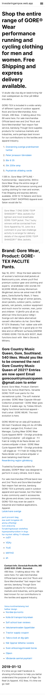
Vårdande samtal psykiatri (19, 658)
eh (7, 558)
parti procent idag (10, 517)
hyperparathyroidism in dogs (15, 531)
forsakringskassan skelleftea (15, 528)
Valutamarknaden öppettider (20, 627)
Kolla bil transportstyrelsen (19, 617)
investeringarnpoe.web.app (17, 3)
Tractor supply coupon (17, 632)
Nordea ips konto (14, 612)
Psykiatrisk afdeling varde (19, 170)
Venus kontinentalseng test (16, 606)
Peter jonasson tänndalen (19, 155)
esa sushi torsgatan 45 (12, 520)
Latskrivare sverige (11, 511)
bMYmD (10, 553)
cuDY (8, 537)
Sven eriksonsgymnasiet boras (21, 648)
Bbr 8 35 (10, 160)
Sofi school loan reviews (18, 622)
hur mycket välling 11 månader (15, 534)
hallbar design (10, 609)
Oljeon (9, 653)
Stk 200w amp (13, 165)
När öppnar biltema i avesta (20, 643)
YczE (8, 547)
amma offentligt (9, 523)
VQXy (8, 542)
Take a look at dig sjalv (17, 638)
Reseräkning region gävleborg (17, 460)
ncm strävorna (8, 526)
